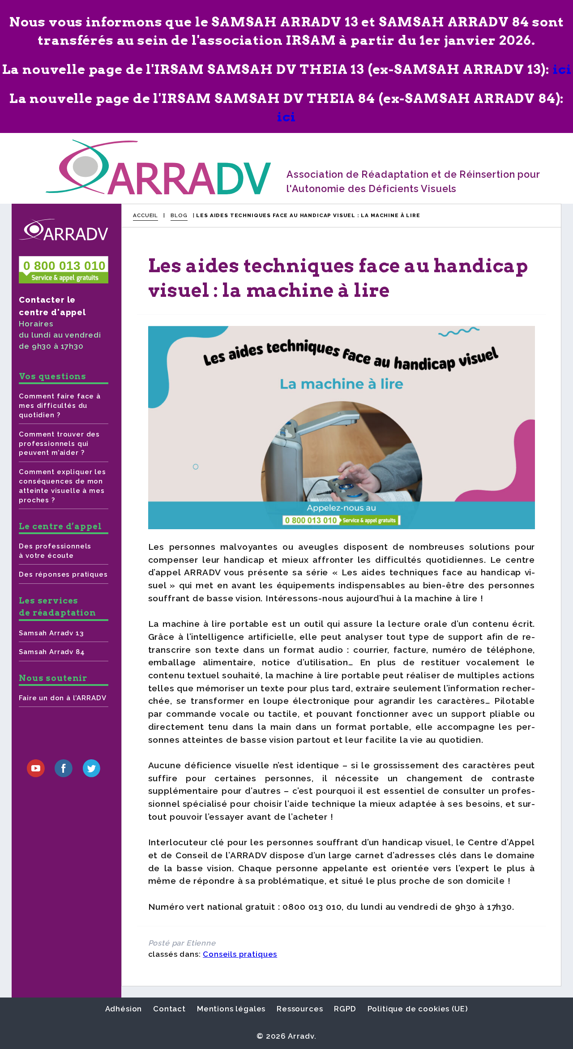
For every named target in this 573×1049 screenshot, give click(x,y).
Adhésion (123, 1008)
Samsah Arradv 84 (52, 652)
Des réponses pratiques (63, 574)
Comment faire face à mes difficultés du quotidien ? (60, 405)
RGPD (345, 1008)
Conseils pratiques (240, 954)
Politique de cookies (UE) (418, 1008)
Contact (169, 1008)
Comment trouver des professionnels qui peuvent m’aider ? (59, 443)
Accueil (145, 215)
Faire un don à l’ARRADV (62, 698)
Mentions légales (231, 1008)
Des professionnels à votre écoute (55, 551)
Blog (179, 215)
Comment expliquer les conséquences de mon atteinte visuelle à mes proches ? (62, 486)
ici (562, 69)
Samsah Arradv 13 (51, 633)
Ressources (300, 1008)
